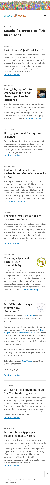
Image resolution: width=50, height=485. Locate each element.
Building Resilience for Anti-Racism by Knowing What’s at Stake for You (25, 173)
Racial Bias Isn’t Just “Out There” (23, 50)
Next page (47, 474)
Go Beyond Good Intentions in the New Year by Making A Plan (24, 391)
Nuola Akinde (28, 316)
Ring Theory (27, 361)
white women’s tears (26, 333)
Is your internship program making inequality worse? (20, 433)
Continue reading (12, 74)
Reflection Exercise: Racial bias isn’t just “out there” (22, 217)
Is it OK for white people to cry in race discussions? (18, 307)
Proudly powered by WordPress (15, 480)
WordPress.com (9, 482)
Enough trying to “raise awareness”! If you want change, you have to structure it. (18, 94)
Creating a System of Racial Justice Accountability (16, 261)
